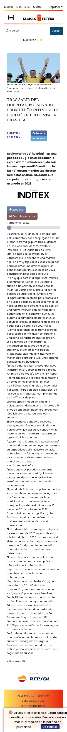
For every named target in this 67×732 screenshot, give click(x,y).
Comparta (40, 133)
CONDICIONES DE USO (33, 700)
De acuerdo (50, 727)
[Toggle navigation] (11, 17)
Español (54, 7)
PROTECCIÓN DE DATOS (33, 706)
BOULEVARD (13, 133)
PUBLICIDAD (43, 695)
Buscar (56, 31)
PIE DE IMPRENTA (26, 695)
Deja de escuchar (23, 216)
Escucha (17, 209)
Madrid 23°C (30, 40)
